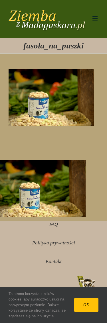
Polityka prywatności (53, 243)
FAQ (53, 224)
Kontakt (54, 261)
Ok (86, 305)
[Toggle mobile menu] (95, 18)
